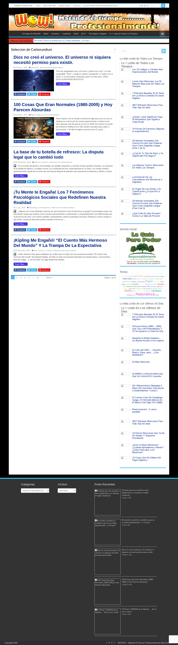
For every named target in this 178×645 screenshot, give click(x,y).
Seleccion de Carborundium (51, 67)
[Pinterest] (145, 5)
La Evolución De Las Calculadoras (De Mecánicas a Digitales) (147, 179)
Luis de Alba (146, 276)
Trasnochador (141, 281)
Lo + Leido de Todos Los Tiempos (123, 34)
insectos (160, 284)
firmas (134, 291)
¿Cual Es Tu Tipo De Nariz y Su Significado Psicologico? (147, 154)
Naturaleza (145, 294)
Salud (76, 34)
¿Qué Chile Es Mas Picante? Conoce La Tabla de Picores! (146, 214)
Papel (149, 281)
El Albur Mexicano (141, 362)
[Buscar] (163, 6)
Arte (35, 250)
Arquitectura (126, 282)
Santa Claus (127, 279)
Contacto (77, 6)
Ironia (124, 286)
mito (130, 288)
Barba (139, 279)
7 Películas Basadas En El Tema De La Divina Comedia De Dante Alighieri (148, 95)
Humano (157, 276)
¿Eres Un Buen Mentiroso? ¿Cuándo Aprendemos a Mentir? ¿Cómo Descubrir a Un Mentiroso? (148, 449)
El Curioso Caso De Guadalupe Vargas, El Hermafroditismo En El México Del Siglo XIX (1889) (147, 400)
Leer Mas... (62, 84)
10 (37, 278)
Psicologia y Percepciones (40, 207)
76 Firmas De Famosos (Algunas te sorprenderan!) (148, 130)
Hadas (134, 281)
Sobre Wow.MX (49, 6)
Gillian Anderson (151, 286)
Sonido (134, 279)
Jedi (158, 286)
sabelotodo (156, 281)
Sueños (128, 291)
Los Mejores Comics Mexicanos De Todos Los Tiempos (148, 166)
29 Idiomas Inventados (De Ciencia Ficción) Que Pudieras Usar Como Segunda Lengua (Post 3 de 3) (147, 204)
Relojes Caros (151, 284)
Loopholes (66, 34)
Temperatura (140, 291)
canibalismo (151, 279)
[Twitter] (142, 5)
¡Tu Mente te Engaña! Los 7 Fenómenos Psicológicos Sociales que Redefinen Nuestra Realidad (60, 197)
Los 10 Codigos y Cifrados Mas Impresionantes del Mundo (147, 70)
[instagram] (147, 5)
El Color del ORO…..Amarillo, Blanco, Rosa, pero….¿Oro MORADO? (146, 352)
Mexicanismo (159, 279)
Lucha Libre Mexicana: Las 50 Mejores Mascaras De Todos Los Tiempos (148, 83)
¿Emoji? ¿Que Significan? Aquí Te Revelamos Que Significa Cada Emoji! (147, 119)
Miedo (45, 34)
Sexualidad (124, 276)
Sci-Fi (83, 34)
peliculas (138, 276)
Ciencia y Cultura (41, 162)
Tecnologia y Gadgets (98, 34)
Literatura (55, 34)
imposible (142, 284)
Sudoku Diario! (64, 6)
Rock (161, 286)
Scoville (131, 276)
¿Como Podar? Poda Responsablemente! (100, 6)
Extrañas (135, 284)
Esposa (126, 288)
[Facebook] (140, 5)
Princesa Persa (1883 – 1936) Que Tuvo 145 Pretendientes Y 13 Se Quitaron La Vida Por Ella (147, 328)
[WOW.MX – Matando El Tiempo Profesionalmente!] (89, 19)
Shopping (144, 279)
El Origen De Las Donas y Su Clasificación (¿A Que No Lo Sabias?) (146, 191)
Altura (162, 276)
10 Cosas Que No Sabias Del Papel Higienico (146, 458)
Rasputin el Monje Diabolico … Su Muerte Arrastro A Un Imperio (148, 339)
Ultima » (49, 278)
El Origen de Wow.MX (32, 34)
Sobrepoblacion (147, 288)
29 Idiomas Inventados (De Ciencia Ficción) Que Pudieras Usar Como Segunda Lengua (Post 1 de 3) (147, 144)
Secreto (144, 286)
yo (134, 295)
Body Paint (157, 288)
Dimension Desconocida (134, 286)
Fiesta (157, 295)
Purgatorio (130, 295)
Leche (153, 276)
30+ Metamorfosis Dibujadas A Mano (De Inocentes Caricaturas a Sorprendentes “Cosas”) (148, 388)
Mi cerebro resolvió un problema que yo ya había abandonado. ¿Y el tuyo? (62, 41)
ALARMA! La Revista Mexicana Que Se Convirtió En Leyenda (147, 375)
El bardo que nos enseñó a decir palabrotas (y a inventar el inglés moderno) (135, 492)
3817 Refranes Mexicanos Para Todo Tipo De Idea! (147, 106)
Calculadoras (156, 291)
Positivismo (139, 288)
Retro (33, 115)
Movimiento (147, 291)
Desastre (128, 284)
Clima (133, 288)
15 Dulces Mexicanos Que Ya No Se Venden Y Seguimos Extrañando (148, 435)
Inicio (38, 6)
